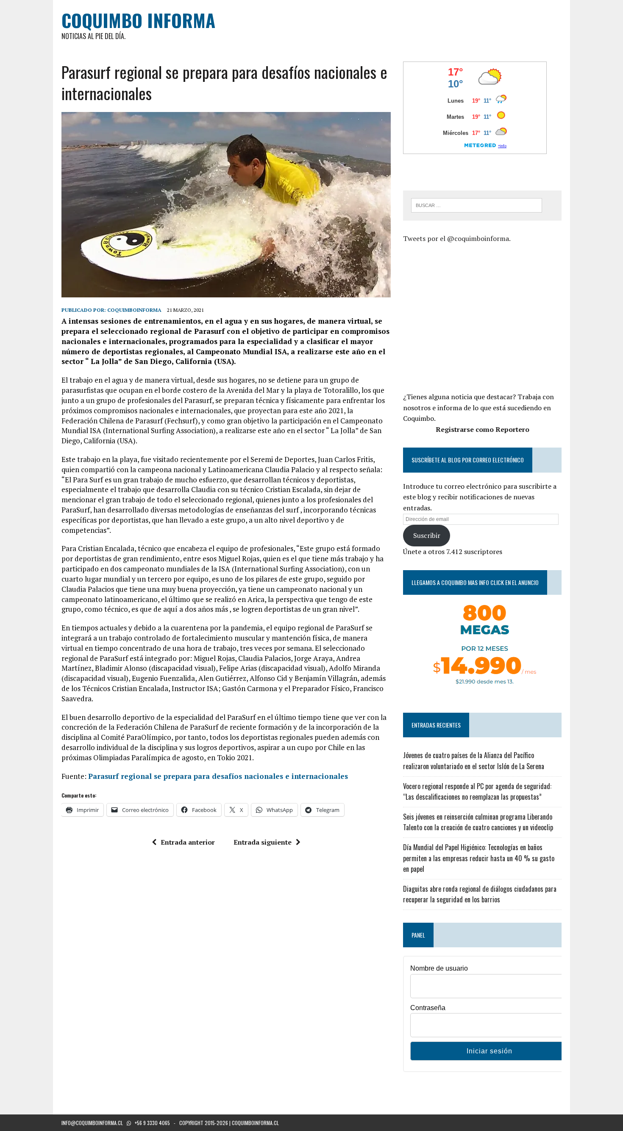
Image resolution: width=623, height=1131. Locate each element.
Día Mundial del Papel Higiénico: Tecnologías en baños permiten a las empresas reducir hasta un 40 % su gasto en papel (478, 858)
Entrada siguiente (263, 842)
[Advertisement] (474, 316)
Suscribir (426, 535)
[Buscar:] (476, 204)
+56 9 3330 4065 (152, 1122)
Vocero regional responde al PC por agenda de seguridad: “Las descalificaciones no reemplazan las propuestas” (477, 791)
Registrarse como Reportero (482, 429)
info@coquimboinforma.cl (92, 1122)
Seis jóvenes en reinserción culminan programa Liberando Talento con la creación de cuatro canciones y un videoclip (478, 822)
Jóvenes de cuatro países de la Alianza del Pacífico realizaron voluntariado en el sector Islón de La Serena (473, 760)
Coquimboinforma (134, 310)
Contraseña (427, 1007)
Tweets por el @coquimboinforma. (457, 238)
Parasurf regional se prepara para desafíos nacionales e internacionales (218, 776)
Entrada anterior (188, 842)
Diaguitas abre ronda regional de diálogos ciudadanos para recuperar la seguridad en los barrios (479, 894)
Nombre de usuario (439, 968)
